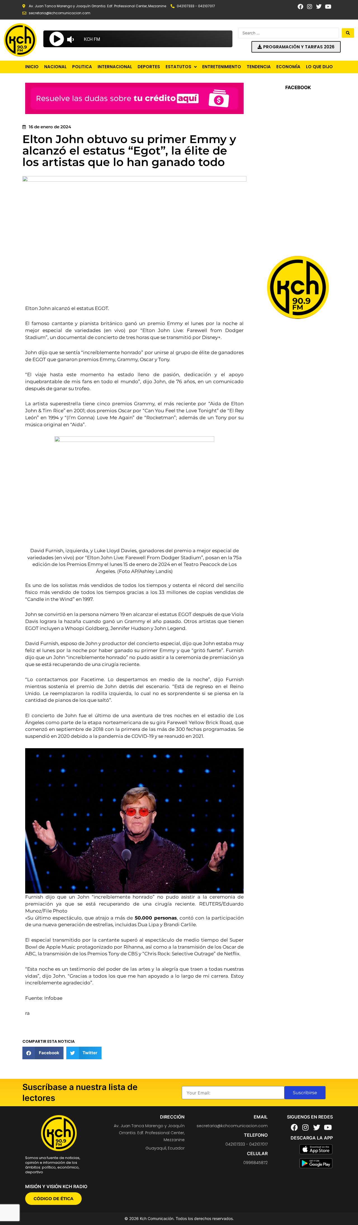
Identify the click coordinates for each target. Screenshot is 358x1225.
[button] (42, 1053)
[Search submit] (348, 33)
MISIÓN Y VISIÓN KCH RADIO (56, 1186)
